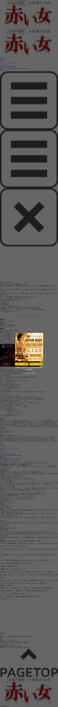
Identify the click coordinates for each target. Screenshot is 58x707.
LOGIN (36, 364)
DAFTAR (22, 364)
